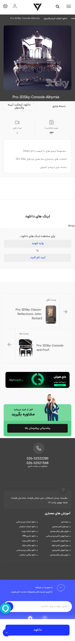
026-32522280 (37, 459)
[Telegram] (30, 618)
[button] (57, 6)
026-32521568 (37, 463)
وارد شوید (38, 244)
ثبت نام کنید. (37, 258)
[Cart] (6, 6)
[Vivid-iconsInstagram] (44, 618)
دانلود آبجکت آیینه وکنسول (55, 18)
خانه (73, 18)
